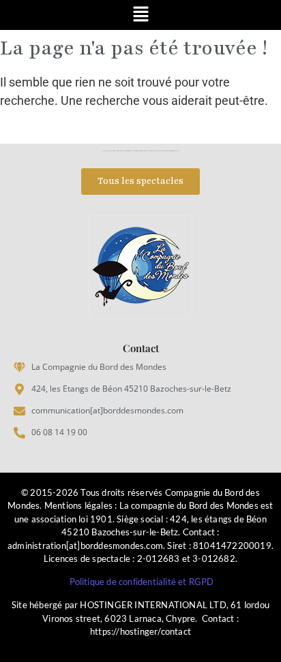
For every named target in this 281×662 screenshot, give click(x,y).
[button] (140, 15)
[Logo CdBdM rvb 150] (140, 267)
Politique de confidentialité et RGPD (142, 581)
